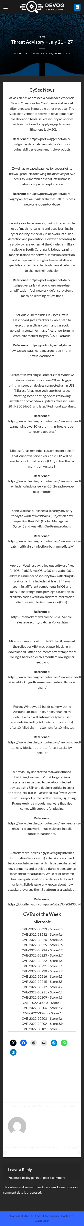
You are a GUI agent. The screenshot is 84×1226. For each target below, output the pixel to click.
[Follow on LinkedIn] (77, 7)
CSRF (55, 336)
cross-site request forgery (31, 336)
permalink (69, 1106)
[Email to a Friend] (45, 1091)
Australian (16, 113)
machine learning (32, 228)
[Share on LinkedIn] (60, 1091)
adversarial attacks (59, 260)
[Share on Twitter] (38, 1091)
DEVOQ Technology (57, 53)
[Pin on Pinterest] (53, 1091)
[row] (42, 929)
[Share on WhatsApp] (23, 1091)
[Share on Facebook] (31, 1091)
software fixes (64, 565)
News (42, 36)
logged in (32, 1177)
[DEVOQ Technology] (42, 7)
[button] (5, 7)
